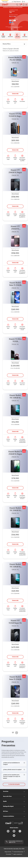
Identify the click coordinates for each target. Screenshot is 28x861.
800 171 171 (12, 842)
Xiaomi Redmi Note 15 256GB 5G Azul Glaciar (15, 284)
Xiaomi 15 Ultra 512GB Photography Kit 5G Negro (15, 340)
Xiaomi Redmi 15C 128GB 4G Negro (15, 397)
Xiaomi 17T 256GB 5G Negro (15, 171)
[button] (20, 5)
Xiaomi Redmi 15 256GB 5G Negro (15, 453)
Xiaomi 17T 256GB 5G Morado (15, 228)
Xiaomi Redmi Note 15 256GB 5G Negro (15, 678)
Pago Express (17, 1)
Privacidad (8, 854)
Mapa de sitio (8, 851)
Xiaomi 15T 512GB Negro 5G (15, 622)
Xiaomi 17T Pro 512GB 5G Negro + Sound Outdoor (15, 115)
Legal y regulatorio (17, 854)
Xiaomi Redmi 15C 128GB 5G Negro (15, 565)
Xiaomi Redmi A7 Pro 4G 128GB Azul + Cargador (15, 59)
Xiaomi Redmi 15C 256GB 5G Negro (15, 509)
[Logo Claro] (5, 4)
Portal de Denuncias (18, 851)
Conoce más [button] (15, 93)
